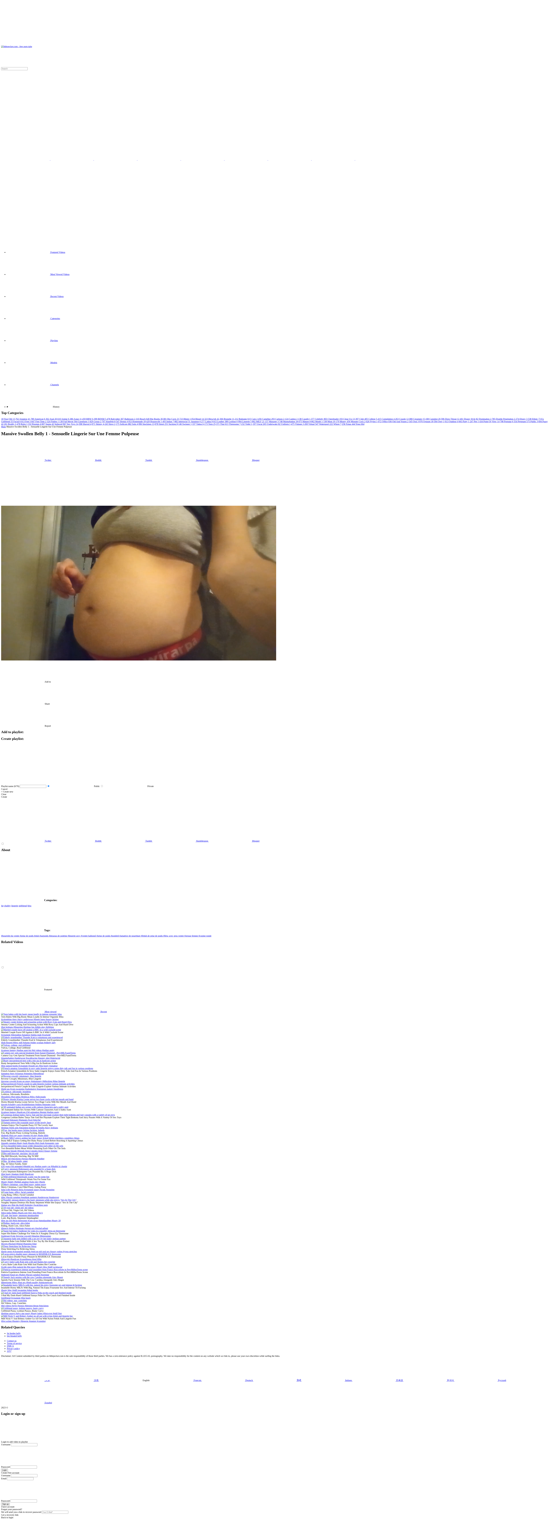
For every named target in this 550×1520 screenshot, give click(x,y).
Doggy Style (471, 419)
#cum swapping (17, 1089)
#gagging (49, 1189)
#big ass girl (6, 1220)
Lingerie (249, 421)
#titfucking (47, 1081)
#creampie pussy (31, 1189)
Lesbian (235, 421)
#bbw (32, 1097)
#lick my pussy (16, 1135)
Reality (14, 424)
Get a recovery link (9, 1515)
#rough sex (33, 1066)
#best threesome (19, 1220)
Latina (211, 421)
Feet (30, 421)
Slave (114, 424)
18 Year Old (10, 419)
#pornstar (44, 1275)
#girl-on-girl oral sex (40, 1251)
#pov (14, 1019)
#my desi (32, 1213)
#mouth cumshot (8, 1143)
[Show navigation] (275, 23)
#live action (6, 1321)
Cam (257, 419)
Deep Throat (454, 419)
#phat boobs (32, 1290)
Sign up (5, 1504)
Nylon (376, 421)
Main (3, 426)
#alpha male (36, 1035)
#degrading (15, 1035)
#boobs (31, 1143)
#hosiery (16, 1321)
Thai (224, 424)
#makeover (53, 1197)
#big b (39, 1213)
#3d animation (32, 1112)
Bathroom (132, 419)
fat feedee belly (14, 1333)
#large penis (6, 1251)
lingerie (14, 906)
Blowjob (216, 419)
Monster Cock (360, 421)
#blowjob (5, 1259)
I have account (7, 1507)
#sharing (35, 1236)
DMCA (10, 1346)
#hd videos (36, 1050)
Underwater (274, 424)
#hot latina (15, 1097)
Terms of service (14, 1343)
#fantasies (23, 1120)
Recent (103, 1011)
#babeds (5, 1135)
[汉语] (72, 159)
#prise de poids (104, 936)
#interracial (55, 1058)
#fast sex (21, 1282)
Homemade (141, 421)
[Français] (116, 159)
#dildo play (39, 1027)
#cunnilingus (25, 1259)
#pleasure (13, 1120)
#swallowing (31, 1058)
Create (4, 797)
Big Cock (175, 419)
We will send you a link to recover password (21, 1512)
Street (164, 424)
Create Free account (10, 1473)
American (42, 419)
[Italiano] (203, 159)
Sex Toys (75, 424)
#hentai (42, 1112)
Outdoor (456, 421)
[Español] (333, 159)
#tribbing (49, 1027)
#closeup (19, 1073)
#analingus (58, 1089)
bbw (30, 906)
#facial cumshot (13, 1197)
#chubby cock (14, 1104)
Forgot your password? (11, 1509)
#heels (42, 1182)
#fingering (18, 1027)
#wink (42, 1189)
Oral (418, 421)
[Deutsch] (376, 159)
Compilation (390, 419)
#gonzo (20, 1305)
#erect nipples (31, 1151)
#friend (19, 1244)
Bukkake (245, 419)
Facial (19, 421)
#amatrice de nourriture (130, 936)
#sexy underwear (25, 1019)
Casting (295, 419)
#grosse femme (191, 936)
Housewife (158, 421)
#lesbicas (24, 1097)
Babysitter (117, 419)
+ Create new (7, 791)
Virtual (313, 424)
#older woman (36, 1042)
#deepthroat (38, 1073)
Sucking (175, 424)
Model (321, 421)
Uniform (288, 424)
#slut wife (5, 1189)
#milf (21, 1174)
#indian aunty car (42, 1166)
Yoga (360, 424)
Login (4, 1470)
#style (14, 1305)
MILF (262, 421)
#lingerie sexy (74, 936)
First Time (43, 421)
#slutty (10, 1182)
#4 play (33, 1135)
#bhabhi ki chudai (58, 1166)
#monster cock (48, 1104)
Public (536, 421)
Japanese (198, 421)
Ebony (526, 419)
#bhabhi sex (28, 1166)
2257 (9, 1351)
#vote (12, 1236)
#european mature (44, 1089)
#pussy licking (52, 1019)
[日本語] (246, 159)
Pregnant (524, 421)
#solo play (34, 1182)
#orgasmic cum (51, 1143)
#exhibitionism (28, 1104)
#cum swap (32, 1220)
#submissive (30, 1089)
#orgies (26, 1135)
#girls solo (13, 1127)
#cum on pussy (23, 1081)
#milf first (57, 1313)
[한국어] (290, 159)
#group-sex (29, 1228)
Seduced (61, 424)
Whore (339, 424)
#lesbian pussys (8, 1313)
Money (345, 421)
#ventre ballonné (89, 936)
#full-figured (6, 1042)
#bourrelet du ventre (10, 936)
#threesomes (45, 1236)
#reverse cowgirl (8, 1081)
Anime (67, 419)
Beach (145, 419)
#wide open (6, 1267)
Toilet (251, 424)
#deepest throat (31, 1305)
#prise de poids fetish (30, 936)
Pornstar (511, 421)
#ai (29, 1050)
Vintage (301, 424)
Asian (80, 419)
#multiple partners (28, 1197)
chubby (7, 906)
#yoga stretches (69, 1251)
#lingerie (32, 1158)
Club (363, 419)
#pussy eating (56, 1251)
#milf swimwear (54, 1267)
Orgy (443, 421)
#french (4, 1228)
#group (24, 1158)
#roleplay (28, 1205)
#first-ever (47, 1313)
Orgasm (430, 421)
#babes (21, 1275)
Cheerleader (335, 419)
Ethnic (536, 419)
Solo (137, 424)
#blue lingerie (58, 1081)
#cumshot (41, 1321)
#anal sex (13, 1275)
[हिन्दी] (159, 159)
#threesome (6, 1282)
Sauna (50, 424)
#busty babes (36, 1313)
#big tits (15, 1205)
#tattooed (5, 1275)
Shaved (89, 424)
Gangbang (86, 421)
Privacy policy (13, 1348)
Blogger (256, 460)
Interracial (184, 421)
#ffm (39, 1259)
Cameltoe (268, 419)
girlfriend (23, 906)
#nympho (39, 1127)
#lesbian (5, 1127)
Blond (201, 419)
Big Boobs (158, 419)
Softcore (126, 424)
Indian (172, 421)
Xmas (351, 424)
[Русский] (28, 115)
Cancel (4, 789)
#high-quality (32, 1282)
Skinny (102, 424)
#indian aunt (22, 1050)
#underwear (19, 1058)
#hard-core (22, 1213)
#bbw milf (17, 1042)
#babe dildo (42, 1135)
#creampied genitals (21, 1251)
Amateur (27, 419)
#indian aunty (48, 1050)
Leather (223, 421)
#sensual (5, 1120)
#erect (41, 1151)
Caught (308, 419)
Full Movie (70, 421)
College (375, 419)
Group (100, 421)
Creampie (421, 419)
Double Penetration (508, 419)
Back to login (7, 1517)
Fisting (57, 421)
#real (34, 1259)
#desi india (6, 1213)
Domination (487, 419)
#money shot (43, 1058)
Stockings (151, 424)
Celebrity (321, 419)
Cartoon (282, 419)
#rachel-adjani (41, 1228)
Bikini (189, 419)
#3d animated (16, 1166)
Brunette (231, 419)
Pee (478, 421)
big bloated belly (14, 1336)
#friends (21, 1151)
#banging (27, 1244)
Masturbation (292, 421)
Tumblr (149, 460)
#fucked (12, 1244)
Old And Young (402, 421)
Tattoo (202, 424)
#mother (40, 1158)
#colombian (6, 1019)
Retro (26, 424)
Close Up (351, 419)
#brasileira (5, 1097)
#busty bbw (41, 1267)
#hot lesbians (7, 1027)
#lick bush (39, 1143)
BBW (92, 419)
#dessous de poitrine (58, 936)
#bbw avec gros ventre (173, 936)
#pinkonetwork (45, 1282)
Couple (406, 419)
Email (3, 1478)
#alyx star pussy (22, 1313)
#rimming (28, 1073)
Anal (55, 419)
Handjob (113, 421)
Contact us (11, 1341)
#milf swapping (19, 1290)
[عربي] (28, 159)
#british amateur (21, 1182)
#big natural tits (19, 1267)
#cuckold (46, 1035)
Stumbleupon (202, 460)
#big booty (43, 1066)
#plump (26, 1042)
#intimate (19, 1228)
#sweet (4, 1104)
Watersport (326, 424)
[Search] (275, 207)
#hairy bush (21, 1143)
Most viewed (50, 1011)
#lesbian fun (28, 1027)
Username (5, 1444)
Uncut (262, 424)
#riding (38, 1104)
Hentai (126, 421)
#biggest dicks (16, 1189)
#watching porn (40, 1205)
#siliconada (40, 1097)
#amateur (25, 1035)
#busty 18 (56, 1220)
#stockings (16, 1158)
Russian (39, 424)
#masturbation (7, 1058)
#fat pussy (31, 1267)
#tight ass (5, 1089)
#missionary (36, 1081)
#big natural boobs (9, 1066)
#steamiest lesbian (26, 1127)
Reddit (98, 460)
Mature (308, 421)
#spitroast (5, 1236)
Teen (214, 424)
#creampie (5, 1035)
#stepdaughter (44, 1220)
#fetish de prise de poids (152, 936)
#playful (37, 1120)
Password (5, 1467)
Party (468, 421)
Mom (333, 421)
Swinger (189, 424)
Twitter (48, 460)
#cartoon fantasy (8, 1050)
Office (387, 421)
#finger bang (39, 1019)
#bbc (3, 1197)
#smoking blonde (9, 1151)
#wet (30, 1120)
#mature (15, 1174)
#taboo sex (6, 1205)
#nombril (115, 936)
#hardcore (21, 1112)
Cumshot (437, 419)
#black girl (6, 1158)
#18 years (5, 1166)
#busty (4, 1182)
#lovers (4, 1244)
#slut (34, 1244)
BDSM (104, 419)
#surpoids (44, 936)
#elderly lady (49, 1042)
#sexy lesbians (51, 1127)
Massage (276, 421)
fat (2, 906)
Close (3, 794)
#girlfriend (6, 1298)
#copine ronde (205, 936)
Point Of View (493, 421)
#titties (14, 1213)
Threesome (237, 424)
